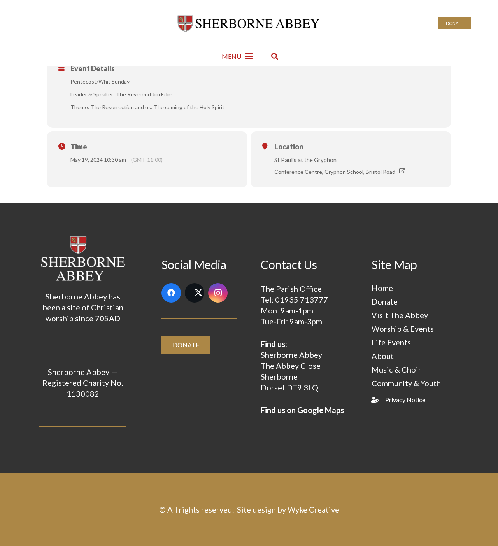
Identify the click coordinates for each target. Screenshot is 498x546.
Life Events (391, 342)
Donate (385, 301)
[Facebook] (171, 293)
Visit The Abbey (400, 315)
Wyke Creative (313, 509)
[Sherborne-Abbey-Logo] (249, 23)
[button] (237, 56)
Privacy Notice (405, 399)
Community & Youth (406, 383)
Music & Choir (396, 369)
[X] (194, 293)
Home (382, 287)
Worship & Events (403, 328)
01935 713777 (301, 299)
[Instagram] (218, 293)
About (383, 355)
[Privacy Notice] (378, 399)
